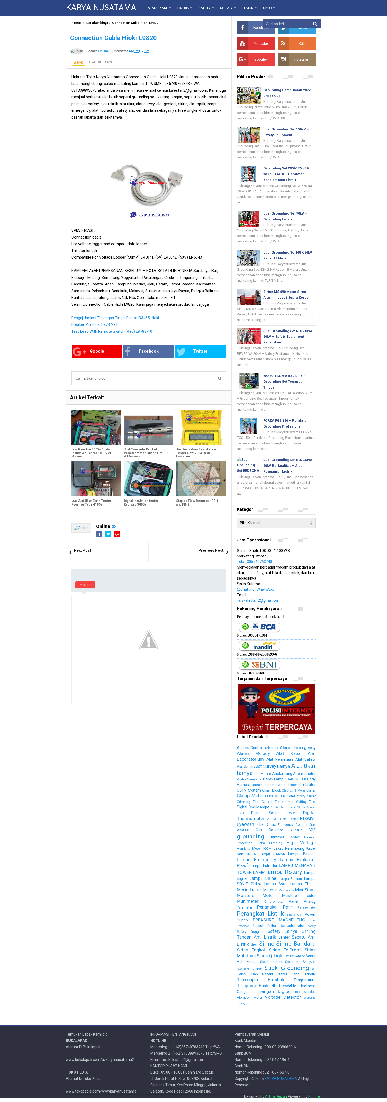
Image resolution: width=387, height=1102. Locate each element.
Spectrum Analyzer (300, 962)
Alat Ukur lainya (96, 23)
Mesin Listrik (249, 889)
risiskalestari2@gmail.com (259, 600)
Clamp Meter (250, 795)
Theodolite (287, 986)
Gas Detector (269, 830)
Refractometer (292, 926)
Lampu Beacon (302, 854)
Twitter (200, 351)
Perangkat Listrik (260, 913)
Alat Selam (245, 767)
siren (254, 944)
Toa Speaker (305, 992)
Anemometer (304, 773)
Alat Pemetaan (279, 759)
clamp (311, 790)
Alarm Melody (253, 753)
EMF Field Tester (284, 819)
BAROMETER (296, 779)
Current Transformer (278, 802)
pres (313, 920)
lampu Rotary (284, 871)
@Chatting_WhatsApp (255, 589)
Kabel (311, 848)
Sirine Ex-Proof (285, 950)
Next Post (82, 550)
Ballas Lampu (274, 779)
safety (312, 926)
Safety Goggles (250, 932)
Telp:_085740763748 (254, 562)
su (314, 969)
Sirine (266, 943)
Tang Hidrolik (303, 974)
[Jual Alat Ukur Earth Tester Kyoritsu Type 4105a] (96, 478)
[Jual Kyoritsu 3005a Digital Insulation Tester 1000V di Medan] (96, 427)
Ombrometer (274, 902)
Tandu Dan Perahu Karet (262, 974)
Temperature (305, 980)
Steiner (257, 969)
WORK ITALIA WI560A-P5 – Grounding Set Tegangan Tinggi (284, 381)
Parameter (244, 907)
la (255, 854)
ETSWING (308, 819)
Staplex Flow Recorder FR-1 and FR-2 (197, 502)
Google (97, 351)
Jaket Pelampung (289, 848)
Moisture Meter (255, 895)
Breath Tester (263, 785)
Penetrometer (306, 907)
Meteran (270, 890)
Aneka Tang (282, 773)
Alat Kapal (288, 753)
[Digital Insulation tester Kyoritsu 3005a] (148, 478)
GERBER (296, 830)
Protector (243, 926)
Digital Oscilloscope (253, 807)
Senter (284, 937)
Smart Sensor (295, 956)
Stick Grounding (286, 967)
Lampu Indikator (263, 865)
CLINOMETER (275, 796)
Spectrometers (271, 962)
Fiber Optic (266, 824)
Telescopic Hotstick (260, 979)
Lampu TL (299, 884)
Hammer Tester (285, 837)
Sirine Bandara (296, 943)
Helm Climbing (269, 843)
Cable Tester (287, 785)
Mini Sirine (305, 889)
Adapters (271, 748)
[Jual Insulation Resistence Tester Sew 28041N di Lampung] (201, 427)
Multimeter (248, 901)
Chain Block (271, 790)
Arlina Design (276, 1096)
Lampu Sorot (276, 884)
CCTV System (249, 790)
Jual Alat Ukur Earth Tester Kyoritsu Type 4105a (91, 502)
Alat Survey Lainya (272, 766)
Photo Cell (294, 914)
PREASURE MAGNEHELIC (279, 920)
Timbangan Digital (271, 991)
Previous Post (211, 550)
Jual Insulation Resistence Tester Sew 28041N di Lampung (196, 453)
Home (76, 23)
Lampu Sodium (290, 879)
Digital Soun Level (283, 807)
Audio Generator (249, 779)
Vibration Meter (249, 997)
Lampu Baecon (272, 854)
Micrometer (286, 890)
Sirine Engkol (251, 950)
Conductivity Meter (301, 796)
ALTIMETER (262, 774)
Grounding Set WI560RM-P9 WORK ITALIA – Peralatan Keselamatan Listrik (286, 174)
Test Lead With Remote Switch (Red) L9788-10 (111, 331)
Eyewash (245, 824)
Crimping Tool (248, 802)
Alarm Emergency (298, 747)
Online (103, 526)
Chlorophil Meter (293, 790)
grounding (250, 836)
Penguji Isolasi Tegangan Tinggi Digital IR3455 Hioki (115, 317)
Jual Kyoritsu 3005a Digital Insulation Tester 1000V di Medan (91, 453)
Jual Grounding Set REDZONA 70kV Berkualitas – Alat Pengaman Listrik (287, 465)
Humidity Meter (249, 849)
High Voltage (301, 842)
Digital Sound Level (273, 813)
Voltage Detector (283, 997)
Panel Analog (302, 901)
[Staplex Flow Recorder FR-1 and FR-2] (201, 478)
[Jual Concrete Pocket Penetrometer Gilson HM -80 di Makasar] (148, 427)
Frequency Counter (292, 825)
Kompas (244, 854)
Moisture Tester (299, 896)
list (314, 884)
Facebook (149, 351)
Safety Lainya (282, 931)
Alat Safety (305, 759)
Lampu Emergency (256, 859)
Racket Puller (264, 926)
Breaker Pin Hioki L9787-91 (94, 324)
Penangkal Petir (274, 907)
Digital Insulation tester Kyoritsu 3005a (141, 502)
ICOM (267, 849)
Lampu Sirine (262, 878)
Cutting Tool (306, 802)
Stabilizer (243, 969)
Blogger (314, 1096)
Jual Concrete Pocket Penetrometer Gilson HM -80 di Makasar (146, 453)
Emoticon (85, 585)
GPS (312, 830)
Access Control (250, 748)
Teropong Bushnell (256, 985)
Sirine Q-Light (270, 955)
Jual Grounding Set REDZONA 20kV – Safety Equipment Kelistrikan (287, 336)
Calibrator (307, 785)
